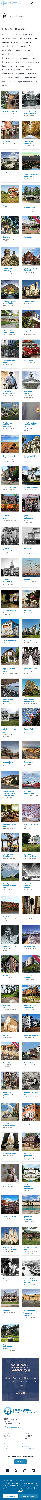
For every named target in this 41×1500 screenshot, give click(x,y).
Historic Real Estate (28, 1448)
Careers (6, 1448)
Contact (6, 1446)
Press (5, 1451)
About (6, 1444)
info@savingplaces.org (11, 1427)
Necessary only (28, 1496)
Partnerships (26, 1451)
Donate (24, 1444)
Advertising (25, 1446)
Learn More (20, 1393)
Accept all (11, 1496)
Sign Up (20, 1462)
